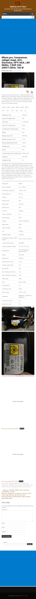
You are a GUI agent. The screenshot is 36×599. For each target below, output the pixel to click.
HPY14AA (23, 485)
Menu (5, 14)
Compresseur (25, 483)
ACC (20, 483)
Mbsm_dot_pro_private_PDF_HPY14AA (10, 481)
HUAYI (28, 485)
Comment (5, 509)
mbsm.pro (8, 486)
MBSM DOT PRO (22, 595)
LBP (31, 485)
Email (3, 527)
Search (5, 542)
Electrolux (17, 485)
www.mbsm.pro (27, 486)
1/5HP (6, 483)
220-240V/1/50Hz (13, 483)
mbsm (3, 486)
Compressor (5, 485)
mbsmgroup (15, 486)
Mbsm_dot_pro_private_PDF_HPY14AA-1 (10, 428)
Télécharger (21, 428)
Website (4, 531)
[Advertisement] (18, 36)
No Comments (17, 70)
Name (3, 523)
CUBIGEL (11, 485)
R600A (20, 486)
